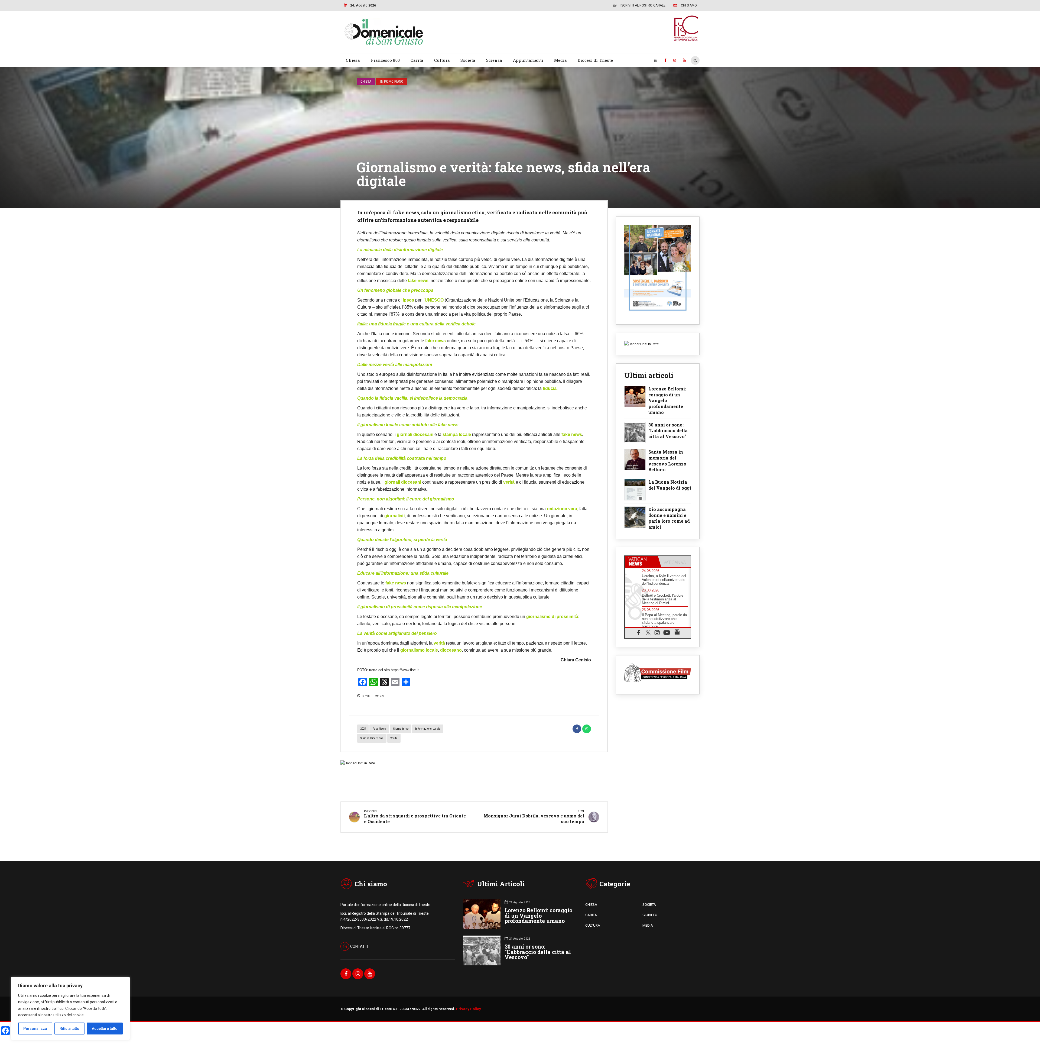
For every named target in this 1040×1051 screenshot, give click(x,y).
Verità (394, 738)
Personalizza (35, 1028)
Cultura (442, 60)
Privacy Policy (468, 1009)
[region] (70, 1008)
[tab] (641, 561)
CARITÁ (591, 915)
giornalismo (400, 728)
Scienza (494, 60)
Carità (417, 60)
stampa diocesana (372, 738)
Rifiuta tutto (69, 1028)
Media (560, 60)
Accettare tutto (105, 1028)
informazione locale (427, 728)
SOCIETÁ (649, 905)
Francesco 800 (385, 60)
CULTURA (592, 925)
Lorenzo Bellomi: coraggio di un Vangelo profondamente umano (667, 400)
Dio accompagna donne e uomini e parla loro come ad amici (669, 518)
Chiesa (353, 60)
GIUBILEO (649, 915)
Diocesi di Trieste (595, 60)
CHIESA (591, 905)
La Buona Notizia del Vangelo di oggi (669, 485)
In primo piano (391, 81)
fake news (379, 728)
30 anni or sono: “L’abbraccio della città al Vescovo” (538, 952)
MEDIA (647, 925)
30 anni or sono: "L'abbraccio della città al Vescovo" (668, 430)
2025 (363, 728)
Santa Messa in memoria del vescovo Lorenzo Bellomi (667, 460)
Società (467, 60)
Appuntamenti (528, 60)
